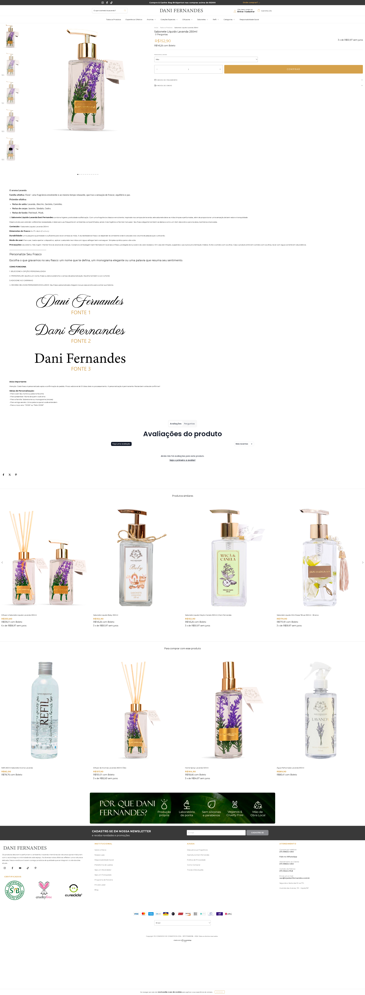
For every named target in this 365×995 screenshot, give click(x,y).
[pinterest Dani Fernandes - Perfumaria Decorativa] (35, 868)
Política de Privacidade (196, 860)
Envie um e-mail (294, 877)
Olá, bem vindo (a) (246, 10)
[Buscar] (125, 10)
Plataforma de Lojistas (104, 865)
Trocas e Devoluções (195, 870)
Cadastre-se (257, 833)
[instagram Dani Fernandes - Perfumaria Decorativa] (5, 868)
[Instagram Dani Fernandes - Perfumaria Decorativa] (103, 2)
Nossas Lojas (100, 855)
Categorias (228, 19)
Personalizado (160, 54)
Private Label (100, 885)
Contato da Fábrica (287, 870)
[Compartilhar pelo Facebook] (3, 475)
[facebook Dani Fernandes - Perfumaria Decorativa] (12, 868)
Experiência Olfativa (134, 19)
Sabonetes (201, 19)
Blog (96, 890)
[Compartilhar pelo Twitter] (10, 475)
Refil (215, 19)
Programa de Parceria (104, 880)
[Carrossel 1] (182, 808)
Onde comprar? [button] (250, 2)
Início (156, 28)
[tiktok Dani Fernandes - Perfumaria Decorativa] (28, 868)
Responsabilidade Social (249, 19)
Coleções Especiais (168, 19)
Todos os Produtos (113, 19)
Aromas (150, 19)
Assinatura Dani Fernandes (198, 855)
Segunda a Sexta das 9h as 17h (291, 883)
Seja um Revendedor (103, 870)
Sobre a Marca (100, 850)
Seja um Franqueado (103, 875)
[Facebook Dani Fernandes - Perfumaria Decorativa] (107, 2)
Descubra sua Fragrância (197, 850)
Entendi (219, 992)
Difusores (186, 19)
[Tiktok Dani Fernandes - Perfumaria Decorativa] (111, 2)
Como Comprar (193, 865)
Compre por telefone (287, 851)
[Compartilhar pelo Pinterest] (16, 475)
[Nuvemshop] (182, 941)
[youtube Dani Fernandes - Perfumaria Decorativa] (20, 868)
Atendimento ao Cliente (289, 863)
